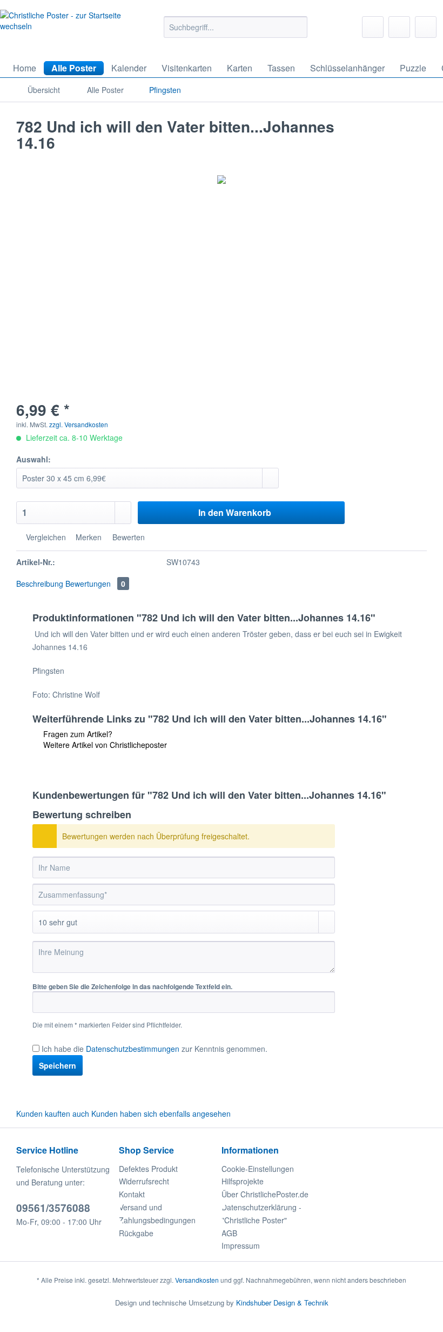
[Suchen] (297, 27)
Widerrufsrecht (144, 1181)
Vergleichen (45, 537)
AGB (229, 1233)
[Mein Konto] (399, 27)
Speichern (57, 1065)
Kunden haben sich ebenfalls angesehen (161, 1113)
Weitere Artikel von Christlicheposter (104, 744)
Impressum (241, 1245)
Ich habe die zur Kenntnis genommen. (154, 1048)
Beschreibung (39, 583)
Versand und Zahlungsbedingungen (157, 1213)
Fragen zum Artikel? (76, 733)
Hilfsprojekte (243, 1181)
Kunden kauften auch (52, 1113)
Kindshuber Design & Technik (282, 1302)
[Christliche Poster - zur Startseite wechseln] (61, 30)
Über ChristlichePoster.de (265, 1194)
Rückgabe (136, 1233)
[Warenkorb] (426, 27)
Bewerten (127, 537)
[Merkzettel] (373, 27)
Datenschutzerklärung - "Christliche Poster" (261, 1213)
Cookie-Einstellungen (258, 1168)
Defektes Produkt (148, 1168)
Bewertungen (95, 583)
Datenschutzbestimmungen (132, 1048)
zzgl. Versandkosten (78, 424)
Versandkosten (197, 1279)
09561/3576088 (53, 1208)
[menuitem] (236, 32)
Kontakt (132, 1194)
